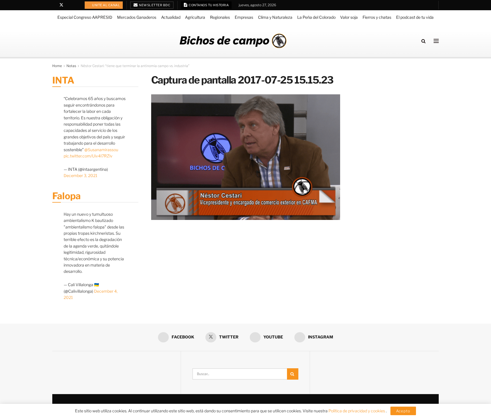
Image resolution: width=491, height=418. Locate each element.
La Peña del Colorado (316, 17)
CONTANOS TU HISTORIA (208, 5)
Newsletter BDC (154, 5)
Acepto (403, 411)
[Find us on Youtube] (68, 5)
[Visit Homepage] (233, 40)
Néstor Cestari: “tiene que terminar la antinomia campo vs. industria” (135, 66)
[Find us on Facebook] (53, 5)
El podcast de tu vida (415, 17)
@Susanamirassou (101, 149)
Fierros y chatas (377, 17)
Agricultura (195, 17)
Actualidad (170, 17)
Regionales (220, 17)
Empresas (244, 17)
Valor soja (349, 17)
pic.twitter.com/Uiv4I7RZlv (88, 155)
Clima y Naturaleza (275, 17)
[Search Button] (423, 41)
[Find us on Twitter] (61, 5)
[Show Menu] (436, 41)
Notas (71, 66)
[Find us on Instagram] (76, 5)
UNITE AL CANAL (105, 5)
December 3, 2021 (80, 175)
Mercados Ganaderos (136, 17)
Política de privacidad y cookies (357, 410)
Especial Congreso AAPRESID (84, 17)
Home (57, 66)
